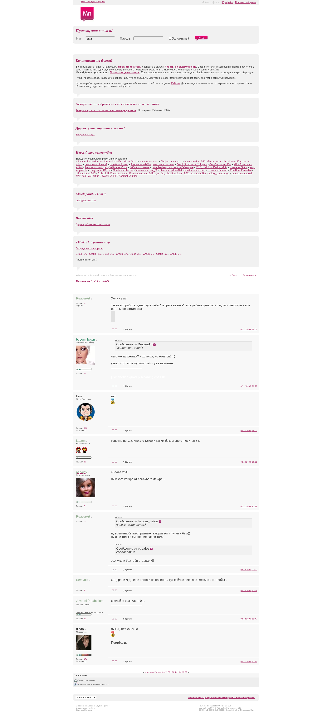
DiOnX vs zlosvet (139, 167)
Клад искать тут (85, 134)
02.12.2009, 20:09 (249, 462)
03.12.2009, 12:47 (249, 619)
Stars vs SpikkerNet (170, 170)
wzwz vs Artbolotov (224, 161)
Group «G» (162, 253)
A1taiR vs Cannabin (240, 170)
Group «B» (95, 253)
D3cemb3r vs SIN (85, 173)
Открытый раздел (98, 275)
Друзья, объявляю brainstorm (93, 224)
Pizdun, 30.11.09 (179, 672)
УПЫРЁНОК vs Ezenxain (112, 173)
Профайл (227, 2)
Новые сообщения (245, 2)
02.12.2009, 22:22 (249, 570)
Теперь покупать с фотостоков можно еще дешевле (106, 110)
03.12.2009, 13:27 (249, 661)
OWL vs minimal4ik (195, 173)
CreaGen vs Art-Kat (220, 164)
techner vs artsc (149, 161)
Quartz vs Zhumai (123, 170)
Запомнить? (180, 38)
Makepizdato (81, 275)
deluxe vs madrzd (242, 173)
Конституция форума (93, 1)
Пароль (125, 38)
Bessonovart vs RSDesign (144, 173)
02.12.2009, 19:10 (249, 386)
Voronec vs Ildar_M (146, 170)
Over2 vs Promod (217, 170)
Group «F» (149, 253)
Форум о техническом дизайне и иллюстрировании (230, 697)
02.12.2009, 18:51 (249, 329)
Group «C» (109, 253)
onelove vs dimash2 (96, 164)
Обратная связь (196, 697)
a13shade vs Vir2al (127, 161)
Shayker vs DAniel (100, 170)
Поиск (234, 275)
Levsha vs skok (94, 167)
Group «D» (122, 253)
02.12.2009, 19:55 (249, 430)
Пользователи (249, 275)
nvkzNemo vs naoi (163, 164)
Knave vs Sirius (238, 167)
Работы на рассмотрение (122, 275)
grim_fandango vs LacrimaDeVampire (172, 167)
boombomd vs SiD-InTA (197, 161)
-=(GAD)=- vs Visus (116, 167)
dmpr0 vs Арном (119, 164)
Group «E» (135, 253)
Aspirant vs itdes (128, 175)
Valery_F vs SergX (218, 173)
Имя (79, 38)
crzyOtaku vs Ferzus (87, 175)
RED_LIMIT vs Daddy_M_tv (211, 167)
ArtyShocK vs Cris (171, 173)
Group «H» (176, 253)
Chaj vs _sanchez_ (171, 161)
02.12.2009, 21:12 (249, 506)
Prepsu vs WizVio (141, 164)
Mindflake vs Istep (194, 170)
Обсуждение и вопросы (89, 248)
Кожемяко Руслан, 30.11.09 (157, 672)
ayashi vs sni (109, 175)
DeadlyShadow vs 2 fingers (192, 164)
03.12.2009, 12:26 (249, 591)
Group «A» (82, 253)
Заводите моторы (86, 200)
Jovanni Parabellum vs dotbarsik (95, 161)
